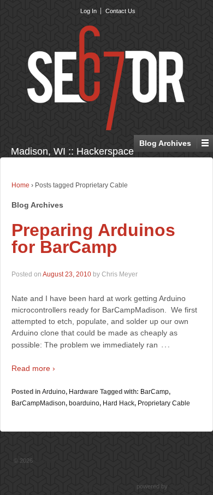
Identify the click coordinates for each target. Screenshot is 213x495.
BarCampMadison (38, 403)
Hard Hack (118, 403)
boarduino (84, 403)
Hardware (83, 392)
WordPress (184, 486)
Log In (88, 11)
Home (20, 185)
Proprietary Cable (164, 403)
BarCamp (154, 392)
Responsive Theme (109, 486)
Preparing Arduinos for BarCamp (93, 238)
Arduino (54, 392)
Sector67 (45, 460)
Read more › (33, 368)
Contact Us (120, 11)
